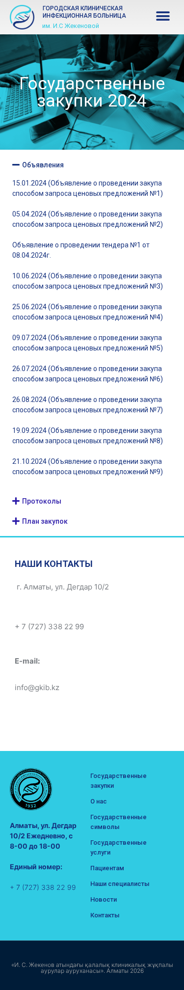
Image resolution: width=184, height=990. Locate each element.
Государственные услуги (118, 847)
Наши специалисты (120, 883)
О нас (98, 801)
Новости (103, 899)
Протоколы (41, 501)
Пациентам (107, 868)
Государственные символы (118, 821)
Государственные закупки (118, 780)
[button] (163, 16)
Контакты (105, 915)
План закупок (45, 521)
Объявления (43, 165)
